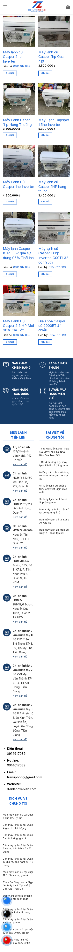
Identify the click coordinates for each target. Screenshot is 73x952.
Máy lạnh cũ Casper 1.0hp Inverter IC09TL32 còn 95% (53, 255)
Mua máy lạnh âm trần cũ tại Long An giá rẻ (54, 511)
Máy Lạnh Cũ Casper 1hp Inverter (18, 184)
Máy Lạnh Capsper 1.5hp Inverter (53, 122)
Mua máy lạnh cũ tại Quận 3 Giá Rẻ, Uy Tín (18, 816)
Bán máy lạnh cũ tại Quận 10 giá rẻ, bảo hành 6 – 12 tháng (18, 862)
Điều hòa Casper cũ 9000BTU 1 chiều (51, 325)
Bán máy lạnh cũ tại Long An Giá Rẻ (54, 521)
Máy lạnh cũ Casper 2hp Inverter (13, 56)
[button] (5, 7)
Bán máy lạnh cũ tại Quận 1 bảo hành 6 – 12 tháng (18, 911)
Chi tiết (10, 73)
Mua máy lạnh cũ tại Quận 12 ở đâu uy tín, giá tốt (18, 931)
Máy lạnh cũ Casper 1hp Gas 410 (50, 56)
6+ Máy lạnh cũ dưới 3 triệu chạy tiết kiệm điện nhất (53, 489)
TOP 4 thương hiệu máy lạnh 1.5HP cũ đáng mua (53, 464)
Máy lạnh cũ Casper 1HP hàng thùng (52, 186)
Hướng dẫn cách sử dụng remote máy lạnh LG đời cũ (54, 475)
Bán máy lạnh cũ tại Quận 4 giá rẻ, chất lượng (18, 826)
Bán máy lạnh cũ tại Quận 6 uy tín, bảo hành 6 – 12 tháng (18, 848)
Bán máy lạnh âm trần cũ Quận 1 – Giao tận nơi (54, 531)
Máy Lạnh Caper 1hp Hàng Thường (17, 122)
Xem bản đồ (20, 464)
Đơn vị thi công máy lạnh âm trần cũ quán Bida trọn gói (17, 899)
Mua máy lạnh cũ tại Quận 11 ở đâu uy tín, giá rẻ (18, 874)
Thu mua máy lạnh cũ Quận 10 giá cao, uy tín (16, 941)
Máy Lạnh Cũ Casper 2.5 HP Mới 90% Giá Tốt (18, 325)
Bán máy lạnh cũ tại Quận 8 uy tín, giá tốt (18, 921)
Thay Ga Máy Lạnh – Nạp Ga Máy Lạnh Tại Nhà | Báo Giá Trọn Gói (54, 452)
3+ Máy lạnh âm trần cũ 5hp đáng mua (53, 501)
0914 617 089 (21, 66)
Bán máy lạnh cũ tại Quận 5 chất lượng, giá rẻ (18, 836)
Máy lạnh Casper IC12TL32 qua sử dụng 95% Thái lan (18, 253)
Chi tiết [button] (45, 73)
